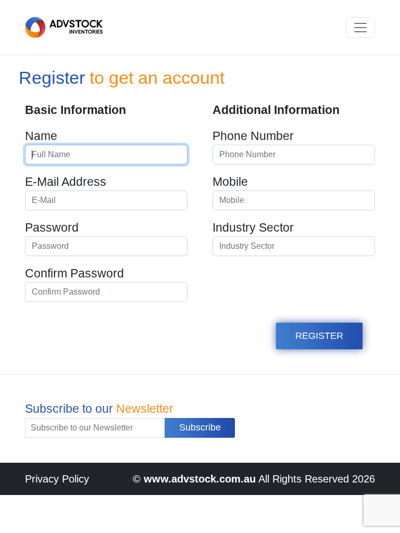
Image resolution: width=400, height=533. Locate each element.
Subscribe (200, 427)
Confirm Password (74, 273)
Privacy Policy (57, 479)
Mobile (230, 181)
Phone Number (253, 136)
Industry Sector (253, 227)
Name (41, 136)
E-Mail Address (65, 181)
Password (52, 227)
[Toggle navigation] (360, 27)
